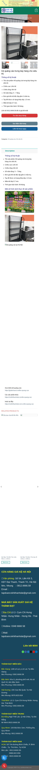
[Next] (34, 43)
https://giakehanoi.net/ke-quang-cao (17, 390)
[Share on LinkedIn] (36, 652)
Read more (6, 562)
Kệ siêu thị (16, 18)
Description (10, 151)
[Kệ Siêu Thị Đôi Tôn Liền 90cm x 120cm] (10, 484)
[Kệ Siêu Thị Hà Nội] (7, 10)
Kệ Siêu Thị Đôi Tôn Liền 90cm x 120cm (8, 558)
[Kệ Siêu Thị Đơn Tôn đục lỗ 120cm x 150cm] (29, 484)
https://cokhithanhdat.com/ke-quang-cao (18, 397)
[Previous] (4, 43)
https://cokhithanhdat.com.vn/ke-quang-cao (19, 404)
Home (9, 18)
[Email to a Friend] (31, 652)
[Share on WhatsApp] (23, 652)
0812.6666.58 (11, 110)
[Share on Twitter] (28, 652)
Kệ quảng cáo (27, 18)
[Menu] (17, 10)
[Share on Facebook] (25, 652)
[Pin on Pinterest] (33, 652)
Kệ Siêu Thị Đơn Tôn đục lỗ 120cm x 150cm (28, 558)
